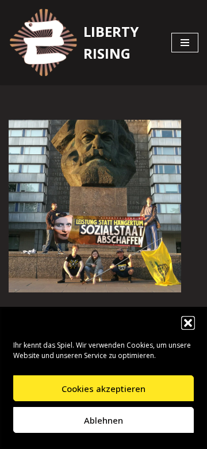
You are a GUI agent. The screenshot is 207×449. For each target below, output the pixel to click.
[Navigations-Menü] (184, 42)
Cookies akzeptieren (103, 388)
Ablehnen (103, 420)
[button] (188, 323)
